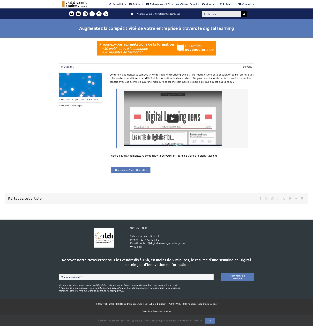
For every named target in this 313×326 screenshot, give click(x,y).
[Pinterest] (290, 198)
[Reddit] (272, 198)
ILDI (139, 247)
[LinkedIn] (278, 198)
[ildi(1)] (104, 229)
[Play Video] (173, 119)
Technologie (76, 105)
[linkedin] (78, 13)
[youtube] (71, 13)
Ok (210, 320)
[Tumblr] (284, 198)
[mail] (92, 13)
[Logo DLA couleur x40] (73, 2)
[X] (266, 198)
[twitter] (105, 13)
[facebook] (99, 13)
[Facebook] (260, 198)
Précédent (67, 66)
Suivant (247, 66)
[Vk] (296, 198)
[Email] (302, 198)
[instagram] (85, 13)
